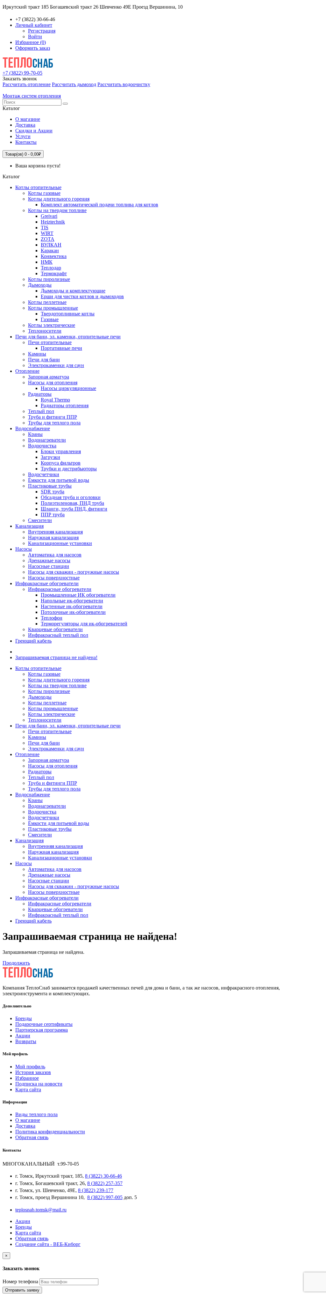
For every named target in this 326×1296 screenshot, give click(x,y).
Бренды (23, 1018)
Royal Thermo (55, 399)
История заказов (33, 1072)
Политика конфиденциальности (50, 1131)
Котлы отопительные (38, 187)
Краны (35, 434)
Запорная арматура (48, 376)
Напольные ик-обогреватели (72, 600)
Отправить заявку (22, 1290)
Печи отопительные (50, 342)
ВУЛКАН (51, 244)
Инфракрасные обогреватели (47, 583)
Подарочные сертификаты (44, 1024)
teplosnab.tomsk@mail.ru (41, 1209)
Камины (37, 354)
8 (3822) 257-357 (105, 1183)
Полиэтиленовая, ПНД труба (72, 503)
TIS (44, 227)
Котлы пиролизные (49, 279)
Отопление (27, 371)
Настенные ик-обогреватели (72, 606)
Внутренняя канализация (55, 531)
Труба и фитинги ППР (52, 417)
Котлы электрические (51, 325)
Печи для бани (44, 359)
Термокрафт (54, 273)
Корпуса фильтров (61, 463)
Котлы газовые (44, 193)
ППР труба (53, 514)
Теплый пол (41, 411)
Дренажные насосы (49, 560)
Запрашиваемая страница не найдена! (56, 657)
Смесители (40, 520)
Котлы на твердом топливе (57, 210)
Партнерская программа (41, 1030)
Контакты (26, 142)
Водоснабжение (32, 428)
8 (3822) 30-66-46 (103, 1176)
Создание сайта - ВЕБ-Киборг (48, 1244)
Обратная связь (31, 1137)
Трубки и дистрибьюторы (69, 468)
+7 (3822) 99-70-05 (22, 73)
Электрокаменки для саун (56, 365)
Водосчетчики (43, 474)
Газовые (50, 319)
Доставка (25, 125)
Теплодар (51, 267)
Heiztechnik (53, 222)
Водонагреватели (47, 440)
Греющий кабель (33, 641)
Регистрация (41, 30)
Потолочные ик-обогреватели (73, 612)
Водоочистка (42, 445)
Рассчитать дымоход (74, 84)
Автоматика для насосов (55, 554)
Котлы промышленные (53, 308)
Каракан (50, 250)
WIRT (47, 233)
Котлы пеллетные (47, 302)
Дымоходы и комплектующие (73, 290)
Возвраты (25, 1041)
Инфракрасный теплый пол (58, 635)
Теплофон (51, 618)
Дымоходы (40, 285)
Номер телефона (20, 1281)
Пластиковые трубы (50, 486)
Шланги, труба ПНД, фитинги (74, 509)
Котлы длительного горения (58, 199)
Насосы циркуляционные (68, 388)
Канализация (29, 526)
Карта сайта (28, 1089)
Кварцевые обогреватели (55, 629)
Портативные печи (61, 348)
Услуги (23, 136)
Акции (22, 1035)
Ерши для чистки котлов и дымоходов (82, 296)
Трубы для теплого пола (54, 422)
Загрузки (50, 457)
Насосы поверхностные (54, 577)
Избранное (27, 1078)
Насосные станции (48, 566)
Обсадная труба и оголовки (71, 497)
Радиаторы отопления (65, 405)
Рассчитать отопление (27, 84)
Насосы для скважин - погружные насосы (73, 572)
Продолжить (16, 963)
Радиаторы (40, 394)
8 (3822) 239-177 (95, 1190)
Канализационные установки (60, 543)
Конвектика (54, 256)
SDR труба (52, 491)
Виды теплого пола (36, 1114)
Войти (35, 36)
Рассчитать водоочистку (123, 84)
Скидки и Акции (34, 130)
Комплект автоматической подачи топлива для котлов (99, 204)
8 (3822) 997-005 (105, 1197)
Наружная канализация (53, 537)
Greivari (49, 216)
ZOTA (47, 239)
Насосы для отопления (52, 382)
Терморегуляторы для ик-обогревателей (84, 623)
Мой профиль (30, 1066)
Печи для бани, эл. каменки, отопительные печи (68, 336)
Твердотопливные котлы (68, 313)
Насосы (23, 549)
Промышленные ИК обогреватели (78, 595)
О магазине (27, 119)
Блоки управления (61, 451)
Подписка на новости (38, 1083)
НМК (47, 262)
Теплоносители (44, 331)
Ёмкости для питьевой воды (58, 480)
